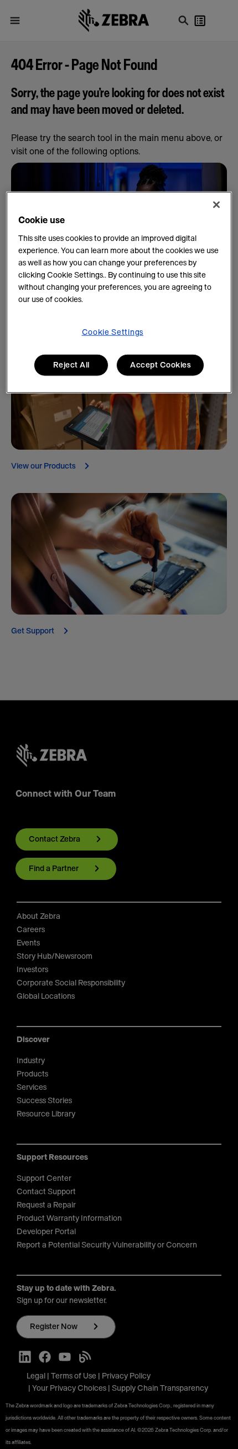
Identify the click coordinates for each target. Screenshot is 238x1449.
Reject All (71, 365)
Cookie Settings (113, 332)
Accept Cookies (160, 365)
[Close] (216, 204)
